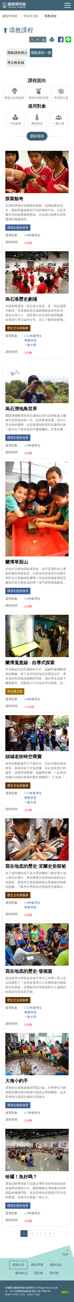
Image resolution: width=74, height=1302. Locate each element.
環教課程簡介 (17, 53)
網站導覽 (37, 1264)
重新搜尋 (37, 136)
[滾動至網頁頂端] (51, 1251)
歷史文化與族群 (14, 97)
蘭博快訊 (21, 1273)
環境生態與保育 (39, 97)
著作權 (54, 1273)
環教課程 (50, 16)
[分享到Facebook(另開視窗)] (61, 39)
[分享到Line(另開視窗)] (68, 39)
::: (1, 29)
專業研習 (37, 123)
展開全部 (18, 1264)
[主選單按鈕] (67, 5)
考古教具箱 (15, 63)
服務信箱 (56, 1264)
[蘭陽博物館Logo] (14, 5)
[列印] (52, 39)
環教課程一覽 (41, 53)
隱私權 (38, 1273)
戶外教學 (15, 123)
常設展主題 (61, 97)
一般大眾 (58, 123)
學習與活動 (31, 16)
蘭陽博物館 (9, 16)
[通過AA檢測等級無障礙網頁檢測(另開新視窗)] (65, 1292)
